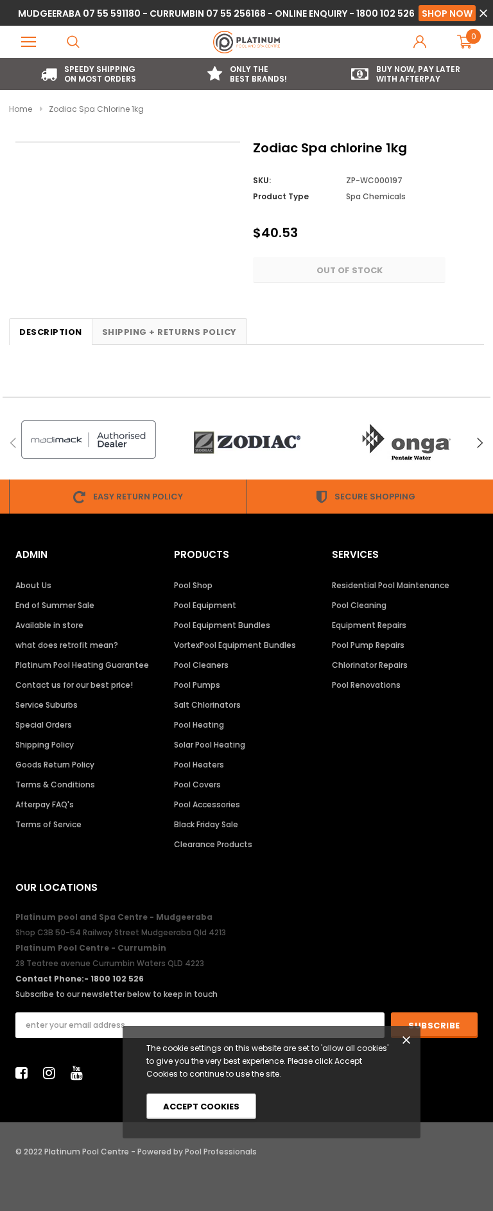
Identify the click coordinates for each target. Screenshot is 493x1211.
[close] (483, 13)
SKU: (262, 180)
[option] (88, 73)
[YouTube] (80, 1073)
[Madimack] (88, 439)
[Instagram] (52, 1073)
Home (20, 108)
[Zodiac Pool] (247, 442)
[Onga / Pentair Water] (405, 442)
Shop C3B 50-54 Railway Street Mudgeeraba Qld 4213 (120, 932)
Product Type (281, 196)
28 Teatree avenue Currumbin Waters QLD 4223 (109, 963)
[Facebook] (25, 1073)
